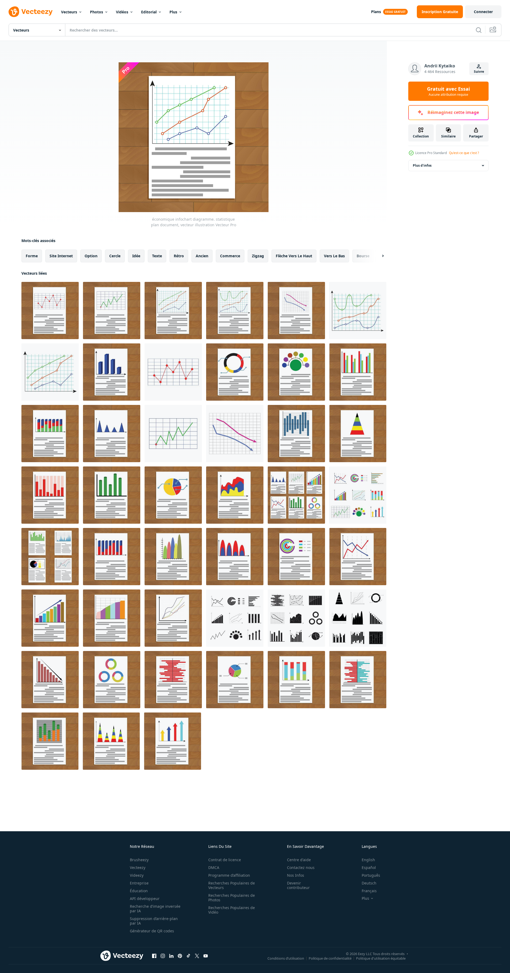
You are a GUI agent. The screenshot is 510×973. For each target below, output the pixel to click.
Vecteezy (137, 867)
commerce (230, 255)
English (368, 859)
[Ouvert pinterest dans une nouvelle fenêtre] (180, 955)
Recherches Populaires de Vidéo (231, 910)
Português (371, 875)
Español (369, 867)
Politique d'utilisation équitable (381, 958)
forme (32, 255)
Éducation (139, 890)
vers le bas (334, 255)
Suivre (479, 71)
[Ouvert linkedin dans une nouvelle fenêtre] (171, 955)
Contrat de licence (224, 859)
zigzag (258, 255)
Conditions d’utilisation (285, 958)
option (91, 255)
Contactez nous (301, 867)
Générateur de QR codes (152, 930)
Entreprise (139, 883)
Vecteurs (69, 11)
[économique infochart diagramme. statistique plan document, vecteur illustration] (173, 310)
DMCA (213, 867)
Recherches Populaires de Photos (231, 897)
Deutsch (369, 883)
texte (157, 255)
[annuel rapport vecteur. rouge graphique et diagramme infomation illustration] (50, 495)
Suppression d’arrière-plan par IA (154, 921)
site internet (61, 255)
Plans (376, 11)
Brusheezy (139, 859)
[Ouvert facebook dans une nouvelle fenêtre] (154, 955)
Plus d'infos (422, 165)
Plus (173, 11)
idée (136, 255)
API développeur (145, 898)
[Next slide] (378, 256)
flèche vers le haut (294, 255)
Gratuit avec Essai (448, 91)
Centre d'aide (299, 859)
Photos (96, 11)
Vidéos (122, 11)
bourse (363, 255)
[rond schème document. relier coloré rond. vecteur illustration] (296, 372)
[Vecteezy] (30, 11)
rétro (179, 255)
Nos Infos (295, 875)
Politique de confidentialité (330, 958)
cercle (114, 255)
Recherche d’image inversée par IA (155, 908)
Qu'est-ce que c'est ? (464, 153)
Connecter (483, 11)
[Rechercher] (478, 30)
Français (369, 890)
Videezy (136, 875)
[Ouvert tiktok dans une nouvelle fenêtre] (188, 955)
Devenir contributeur (298, 885)
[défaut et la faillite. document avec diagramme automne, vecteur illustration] (50, 679)
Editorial (149, 11)
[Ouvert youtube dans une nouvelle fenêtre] (205, 955)
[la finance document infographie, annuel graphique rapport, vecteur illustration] (111, 433)
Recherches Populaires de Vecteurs (231, 885)
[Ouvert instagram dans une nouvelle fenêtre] (163, 955)
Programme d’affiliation (229, 875)
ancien (202, 255)
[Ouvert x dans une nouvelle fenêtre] (197, 955)
